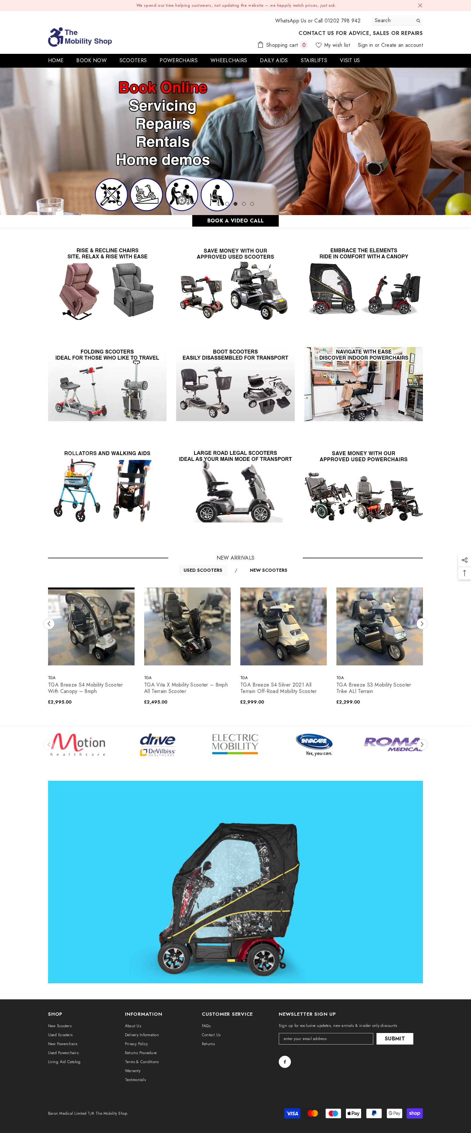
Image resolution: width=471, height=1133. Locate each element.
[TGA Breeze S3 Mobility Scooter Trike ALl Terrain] (379, 626)
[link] (156, 744)
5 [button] (252, 204)
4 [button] (244, 204)
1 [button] (219, 204)
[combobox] (392, 20)
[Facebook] (285, 1062)
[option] (235, 141)
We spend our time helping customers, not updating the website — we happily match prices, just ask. (236, 5)
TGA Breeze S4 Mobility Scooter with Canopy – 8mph (85, 688)
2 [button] (227, 204)
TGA (52, 678)
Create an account (402, 45)
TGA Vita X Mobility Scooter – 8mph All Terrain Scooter (186, 688)
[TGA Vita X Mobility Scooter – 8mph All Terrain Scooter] (187, 626)
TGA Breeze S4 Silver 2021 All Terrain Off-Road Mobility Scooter (278, 688)
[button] (5, 141)
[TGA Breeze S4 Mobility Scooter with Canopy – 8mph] (91, 626)
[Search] (397, 21)
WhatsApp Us (290, 20)
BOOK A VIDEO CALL (235, 220)
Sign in (366, 45)
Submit (395, 1038)
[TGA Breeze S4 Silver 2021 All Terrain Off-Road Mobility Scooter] (283, 626)
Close (420, 5)
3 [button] (235, 204)
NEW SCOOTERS (268, 570)
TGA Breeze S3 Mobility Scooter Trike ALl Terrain (373, 688)
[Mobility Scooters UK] (107, 283)
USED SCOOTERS (203, 570)
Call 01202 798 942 (337, 20)
